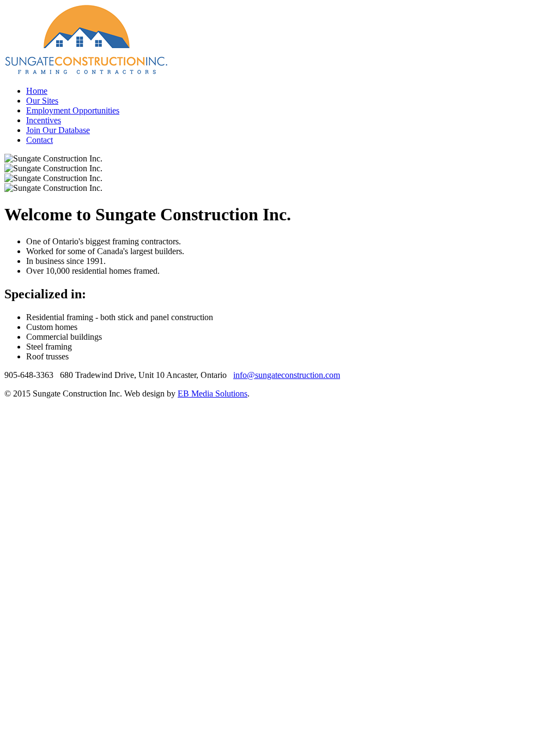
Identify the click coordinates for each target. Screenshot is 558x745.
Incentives (43, 120)
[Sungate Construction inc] (86, 72)
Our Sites (42, 100)
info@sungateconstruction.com (286, 375)
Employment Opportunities (72, 110)
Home (36, 90)
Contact (39, 140)
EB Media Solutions (212, 393)
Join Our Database (58, 130)
